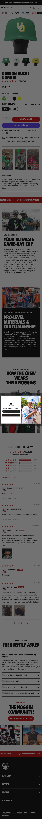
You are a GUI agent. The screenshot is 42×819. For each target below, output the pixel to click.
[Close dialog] (40, 397)
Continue (11, 415)
